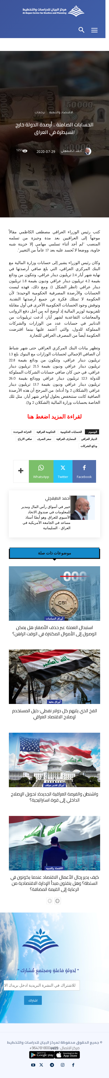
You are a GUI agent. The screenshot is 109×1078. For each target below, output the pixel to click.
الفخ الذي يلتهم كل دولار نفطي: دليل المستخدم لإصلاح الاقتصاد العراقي (54, 713)
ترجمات (40, 113)
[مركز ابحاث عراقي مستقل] (53, 11)
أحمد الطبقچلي (71, 151)
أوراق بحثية (55, 701)
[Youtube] (33, 1065)
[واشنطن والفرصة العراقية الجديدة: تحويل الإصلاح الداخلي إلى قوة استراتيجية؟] (54, 760)
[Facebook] (73, 1065)
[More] (21, 471)
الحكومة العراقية (46, 432)
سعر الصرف (44, 439)
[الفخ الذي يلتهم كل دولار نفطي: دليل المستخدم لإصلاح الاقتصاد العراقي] (54, 676)
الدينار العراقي (89, 439)
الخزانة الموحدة (22, 432)
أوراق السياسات (54, 618)
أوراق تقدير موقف (54, 785)
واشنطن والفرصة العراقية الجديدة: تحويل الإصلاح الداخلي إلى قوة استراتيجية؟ (54, 797)
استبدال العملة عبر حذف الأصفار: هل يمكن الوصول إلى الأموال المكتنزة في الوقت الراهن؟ (54, 630)
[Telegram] (52, 1065)
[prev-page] (49, 901)
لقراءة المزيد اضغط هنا (54, 416)
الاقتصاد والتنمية (61, 113)
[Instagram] (63, 1065)
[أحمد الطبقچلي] (88, 151)
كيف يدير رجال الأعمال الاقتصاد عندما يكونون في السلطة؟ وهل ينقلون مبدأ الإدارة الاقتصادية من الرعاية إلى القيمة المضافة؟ (54, 883)
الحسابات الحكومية (71, 432)
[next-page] (58, 901)
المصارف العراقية (66, 439)
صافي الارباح (25, 439)
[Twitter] (41, 1065)
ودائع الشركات (89, 446)
